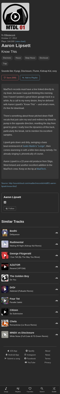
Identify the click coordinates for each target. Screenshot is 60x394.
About (47, 351)
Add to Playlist (31, 78)
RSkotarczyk (9, 35)
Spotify (31, 351)
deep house (30, 58)
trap (5, 64)
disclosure (44, 58)
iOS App (13, 351)
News (47, 355)
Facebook (31, 358)
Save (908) (11, 78)
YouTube (31, 362)
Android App (13, 355)
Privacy (48, 362)
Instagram (31, 355)
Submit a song (13, 358)
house (18, 58)
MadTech (41, 169)
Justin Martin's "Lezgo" (34, 146)
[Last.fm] (5, 203)
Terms (47, 358)
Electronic (7, 58)
